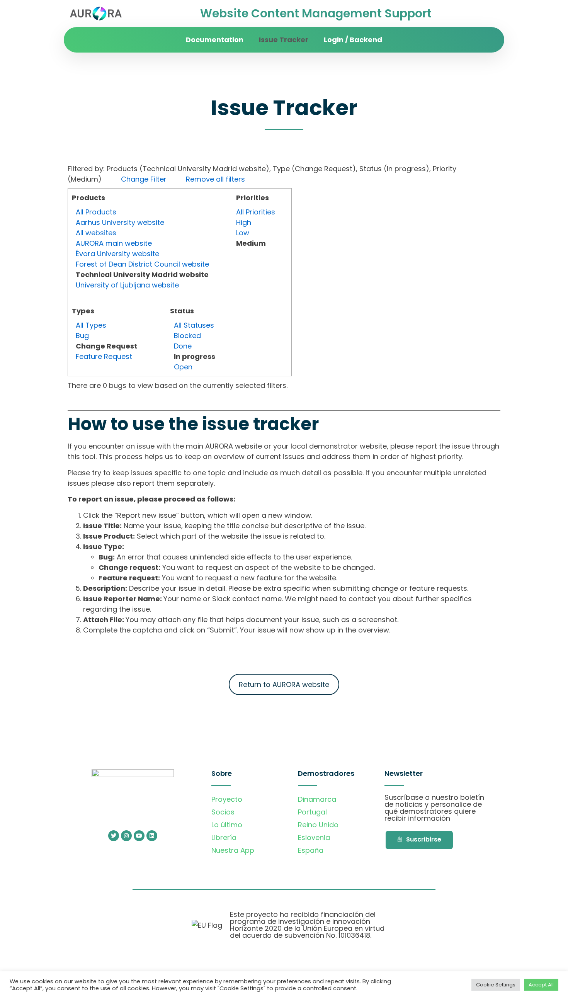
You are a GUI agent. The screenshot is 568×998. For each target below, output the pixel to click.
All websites (96, 233)
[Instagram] (126, 835)
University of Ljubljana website (127, 285)
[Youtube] (139, 835)
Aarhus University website (120, 222)
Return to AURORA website (284, 684)
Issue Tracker (283, 39)
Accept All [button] (541, 984)
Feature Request (104, 356)
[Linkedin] (151, 835)
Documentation (214, 39)
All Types (91, 325)
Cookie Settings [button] (495, 984)
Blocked (187, 335)
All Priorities (255, 212)
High (243, 222)
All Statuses (194, 325)
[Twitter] (113, 835)
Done (183, 346)
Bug (82, 335)
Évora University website (117, 253)
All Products (96, 212)
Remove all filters (215, 179)
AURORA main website (114, 243)
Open (183, 367)
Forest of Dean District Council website (142, 264)
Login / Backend (353, 39)
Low (242, 233)
